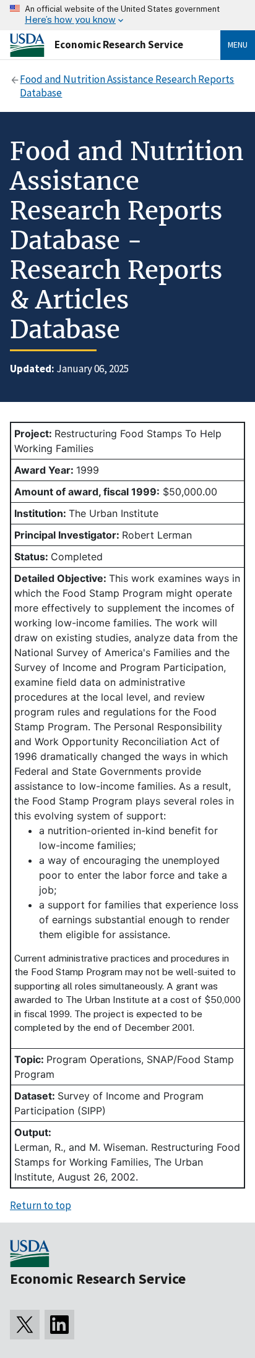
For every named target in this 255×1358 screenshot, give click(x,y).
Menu (238, 44)
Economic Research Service (118, 44)
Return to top (40, 1205)
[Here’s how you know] (127, 15)
